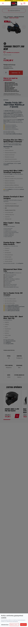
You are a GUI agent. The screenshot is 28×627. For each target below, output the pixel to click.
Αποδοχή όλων (23, 624)
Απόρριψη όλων (5, 624)
